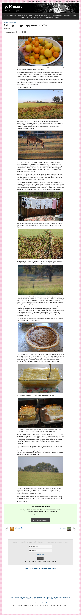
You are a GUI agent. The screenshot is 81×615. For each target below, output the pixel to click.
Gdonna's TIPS (25, 599)
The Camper (38, 599)
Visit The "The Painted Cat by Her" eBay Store (40, 568)
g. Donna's (13, 7)
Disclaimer (31, 1)
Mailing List (59, 1)
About (45, 1)
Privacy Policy (40, 554)
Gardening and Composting (61, 16)
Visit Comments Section (41, 520)
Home (23, 1)
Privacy (52, 1)
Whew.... (63, 528)
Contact (38, 1)
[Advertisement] (40, 583)
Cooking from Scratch (25, 16)
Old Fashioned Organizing (42, 16)
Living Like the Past (10, 16)
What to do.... (19, 528)
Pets (32, 599)
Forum (57, 599)
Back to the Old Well (48, 599)
